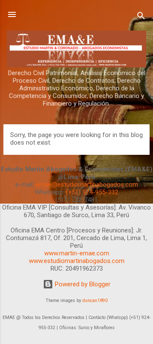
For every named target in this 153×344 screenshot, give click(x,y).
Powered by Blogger (81, 284)
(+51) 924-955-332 (92, 192)
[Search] (141, 17)
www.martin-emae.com (76, 253)
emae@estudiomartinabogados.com (87, 184)
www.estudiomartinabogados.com (77, 261)
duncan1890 (95, 300)
